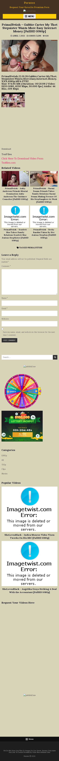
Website (5, 319)
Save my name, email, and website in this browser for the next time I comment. (29, 334)
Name (5, 298)
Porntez (29, 2)
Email (4, 308)
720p (4, 464)
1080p (32, 36)
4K (3, 460)
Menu (31, 16)
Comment (6, 266)
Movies (5, 473)
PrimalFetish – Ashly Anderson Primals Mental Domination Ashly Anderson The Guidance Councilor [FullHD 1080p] (15, 193)
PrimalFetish (35, 247)
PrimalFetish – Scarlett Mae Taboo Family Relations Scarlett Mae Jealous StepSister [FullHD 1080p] (15, 235)
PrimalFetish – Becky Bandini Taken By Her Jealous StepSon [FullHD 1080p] (44, 233)
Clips (38, 36)
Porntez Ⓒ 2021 (29, 756)
